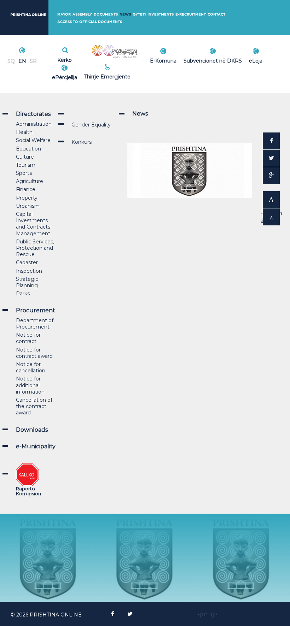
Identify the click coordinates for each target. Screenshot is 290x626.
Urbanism (28, 206)
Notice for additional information (30, 385)
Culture (25, 157)
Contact (216, 14)
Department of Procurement (34, 323)
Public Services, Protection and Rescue (35, 248)
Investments (160, 14)
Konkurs (81, 142)
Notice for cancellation (30, 367)
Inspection (29, 271)
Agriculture (29, 181)
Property (26, 198)
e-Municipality (36, 446)
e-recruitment (190, 14)
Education (28, 149)
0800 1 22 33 (123, 68)
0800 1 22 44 (122, 75)
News (125, 14)
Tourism (25, 165)
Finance (25, 189)
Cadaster (27, 262)
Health (24, 132)
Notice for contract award (34, 353)
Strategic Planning (27, 282)
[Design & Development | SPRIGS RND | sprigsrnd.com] (207, 615)
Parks (23, 293)
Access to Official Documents (89, 22)
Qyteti (139, 14)
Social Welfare (33, 140)
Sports (24, 173)
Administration (34, 124)
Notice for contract (28, 338)
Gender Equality (91, 125)
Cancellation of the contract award (34, 406)
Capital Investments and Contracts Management (33, 224)
